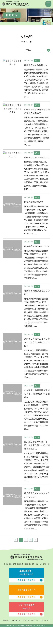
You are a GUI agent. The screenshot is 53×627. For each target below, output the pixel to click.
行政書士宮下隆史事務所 (25, 625)
